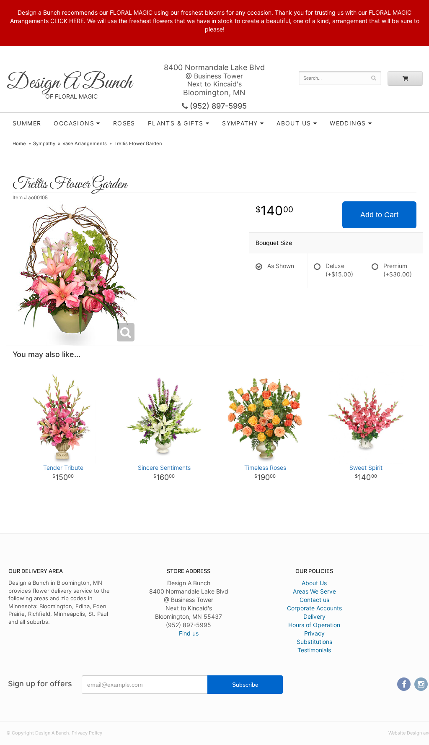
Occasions (74, 123)
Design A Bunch (69, 83)
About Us (314, 582)
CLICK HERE (67, 20)
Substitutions (314, 641)
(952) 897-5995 (217, 106)
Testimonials (314, 650)
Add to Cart (379, 215)
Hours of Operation (314, 624)
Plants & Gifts (176, 123)
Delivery (314, 616)
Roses (124, 123)
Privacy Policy (87, 733)
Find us (189, 633)
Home (19, 143)
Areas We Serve (314, 591)
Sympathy (240, 123)
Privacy (314, 633)
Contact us (314, 599)
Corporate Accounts (314, 608)
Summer (27, 123)
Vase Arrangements (84, 143)
